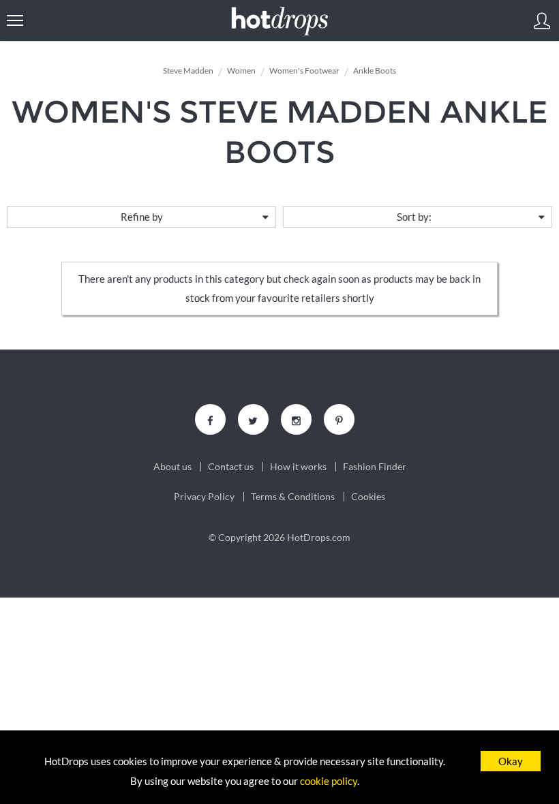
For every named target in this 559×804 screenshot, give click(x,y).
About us (172, 466)
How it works (298, 466)
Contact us (231, 466)
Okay (510, 761)
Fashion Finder (374, 466)
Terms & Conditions (293, 496)
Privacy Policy (204, 496)
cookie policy (328, 781)
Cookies (368, 496)
